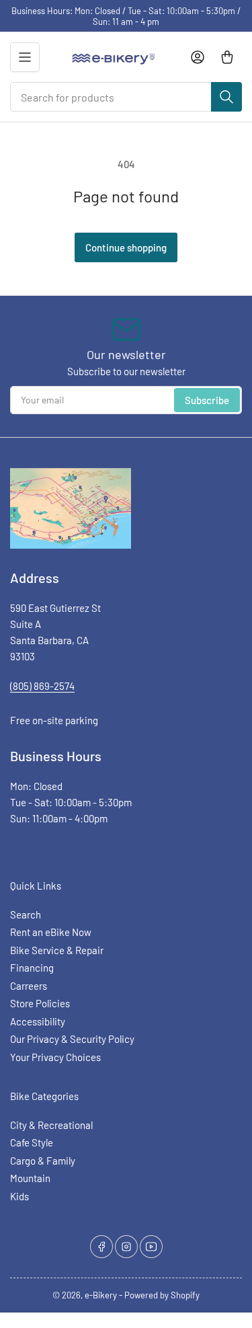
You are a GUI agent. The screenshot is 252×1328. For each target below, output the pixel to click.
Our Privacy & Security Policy (72, 1039)
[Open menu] (25, 57)
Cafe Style (31, 1142)
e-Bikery (101, 1295)
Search (25, 914)
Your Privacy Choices (55, 1057)
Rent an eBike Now (50, 932)
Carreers (28, 986)
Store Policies (40, 1003)
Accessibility (37, 1021)
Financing (32, 968)
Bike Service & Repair (56, 950)
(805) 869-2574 (42, 686)
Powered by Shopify (162, 1295)
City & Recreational (51, 1125)
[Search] (226, 97)
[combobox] (126, 97)
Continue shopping (126, 247)
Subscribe (207, 400)
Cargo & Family (42, 1161)
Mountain (30, 1178)
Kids (19, 1196)
